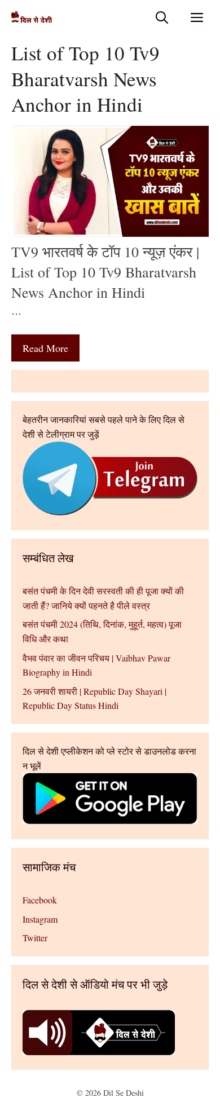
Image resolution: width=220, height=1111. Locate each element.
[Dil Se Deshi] (31, 17)
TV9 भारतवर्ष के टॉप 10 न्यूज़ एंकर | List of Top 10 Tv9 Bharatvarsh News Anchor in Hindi (105, 272)
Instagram (40, 919)
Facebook (40, 900)
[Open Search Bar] (161, 17)
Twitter (35, 938)
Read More (45, 348)
